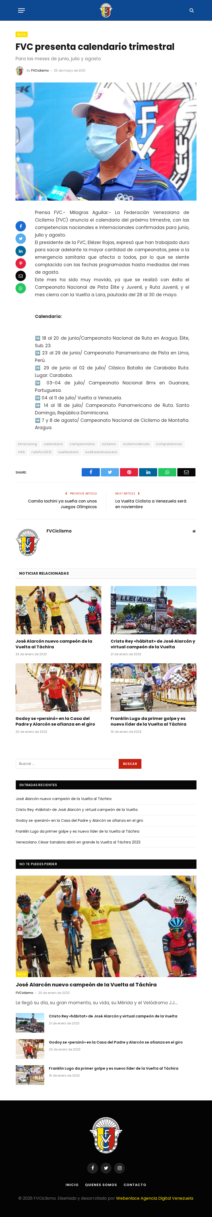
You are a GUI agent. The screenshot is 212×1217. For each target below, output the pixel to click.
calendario (53, 444)
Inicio (72, 1184)
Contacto (135, 1184)
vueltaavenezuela (101, 452)
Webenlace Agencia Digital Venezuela (154, 1198)
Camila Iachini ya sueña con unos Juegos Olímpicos (62, 504)
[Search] (191, 10)
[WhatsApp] (21, 288)
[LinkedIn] (21, 251)
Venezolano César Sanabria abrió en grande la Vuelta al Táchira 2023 (78, 842)
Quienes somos (101, 1184)
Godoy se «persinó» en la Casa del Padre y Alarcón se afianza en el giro (55, 721)
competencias (169, 444)
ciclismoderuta (136, 444)
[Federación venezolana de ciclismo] (106, 10)
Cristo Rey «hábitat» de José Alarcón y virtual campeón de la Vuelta (153, 644)
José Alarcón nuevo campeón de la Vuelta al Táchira (54, 644)
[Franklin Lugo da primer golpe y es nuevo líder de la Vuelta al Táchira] (153, 687)
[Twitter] (21, 238)
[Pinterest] (21, 263)
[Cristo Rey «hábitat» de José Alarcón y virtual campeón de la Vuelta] (153, 610)
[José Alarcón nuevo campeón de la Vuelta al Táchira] (58, 610)
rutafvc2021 (41, 452)
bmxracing (27, 444)
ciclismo (109, 444)
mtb (21, 452)
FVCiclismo (40, 70)
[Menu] (21, 10)
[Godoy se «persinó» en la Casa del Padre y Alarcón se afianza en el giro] (58, 687)
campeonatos (82, 444)
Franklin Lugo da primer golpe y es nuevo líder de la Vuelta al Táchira (148, 721)
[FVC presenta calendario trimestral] (106, 141)
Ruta (22, 34)
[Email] (21, 276)
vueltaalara (68, 452)
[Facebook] (21, 226)
